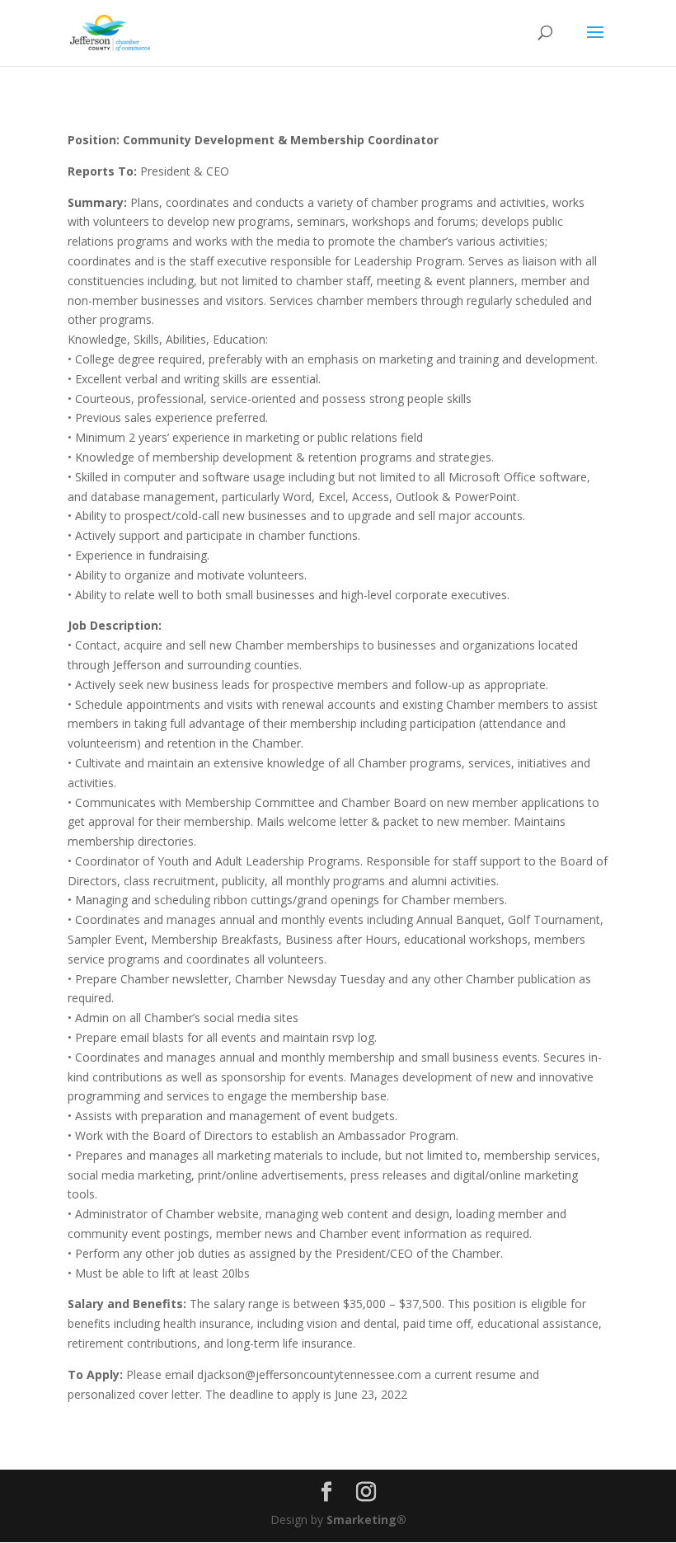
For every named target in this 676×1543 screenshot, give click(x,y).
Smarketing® (366, 1519)
